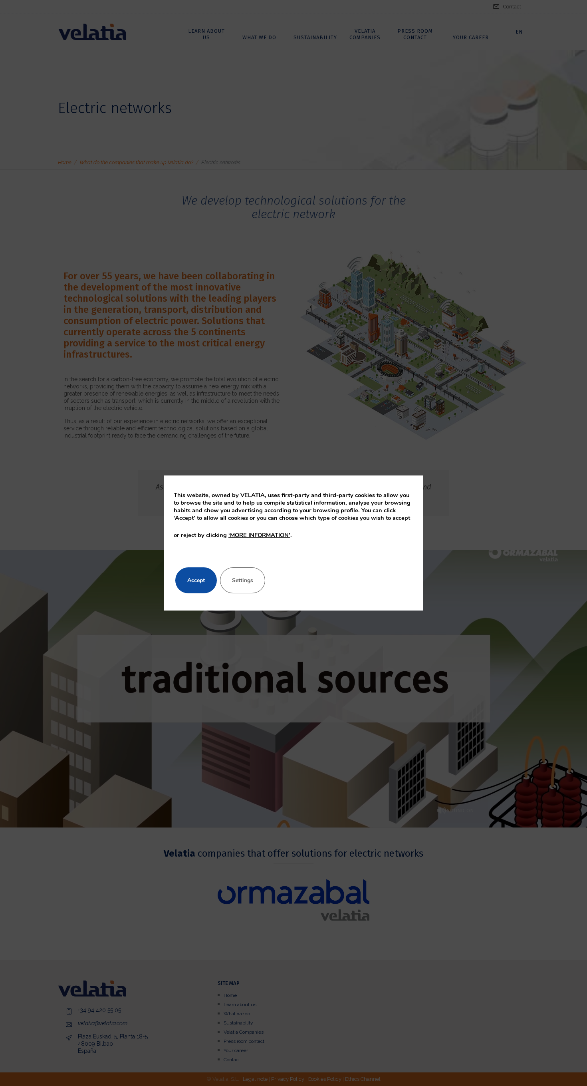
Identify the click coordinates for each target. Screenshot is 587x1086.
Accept (196, 580)
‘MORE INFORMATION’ (259, 535)
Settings (242, 580)
